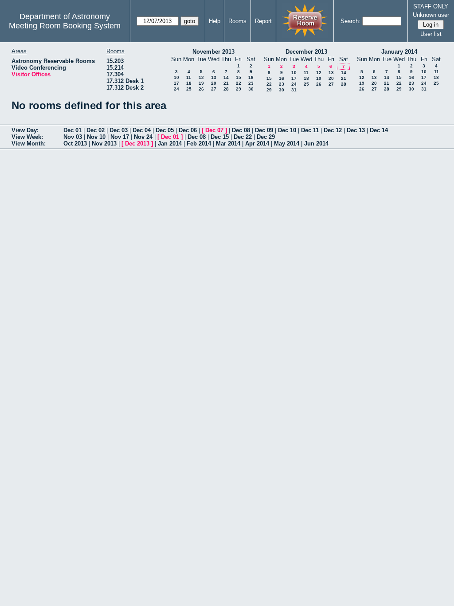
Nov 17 (119, 137)
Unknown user (431, 15)
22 (238, 83)
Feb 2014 (199, 143)
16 (251, 77)
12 (201, 77)
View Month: (29, 143)
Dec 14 (379, 130)
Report (263, 21)
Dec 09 (264, 130)
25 (189, 89)
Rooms (237, 21)
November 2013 (213, 51)
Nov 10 (96, 137)
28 (226, 89)
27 (213, 89)
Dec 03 (119, 130)
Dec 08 (241, 130)
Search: (350, 21)
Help (214, 21)
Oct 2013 (75, 143)
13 (213, 77)
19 (201, 83)
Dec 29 (266, 137)
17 (176, 83)
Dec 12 (333, 130)
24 (176, 89)
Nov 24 (143, 137)
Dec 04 (142, 130)
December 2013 (306, 51)
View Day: (25, 130)
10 (176, 77)
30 (251, 89)
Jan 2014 (170, 143)
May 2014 (286, 143)
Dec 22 (243, 137)
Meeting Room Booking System (65, 25)
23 (251, 83)
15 (238, 77)
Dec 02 (95, 130)
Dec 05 (165, 130)
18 (189, 83)
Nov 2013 (104, 143)
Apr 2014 (257, 143)
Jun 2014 (316, 143)
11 (188, 77)
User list (431, 34)
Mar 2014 (228, 143)
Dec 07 (214, 130)
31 (294, 89)
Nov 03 (72, 137)
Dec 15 (220, 137)
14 (226, 77)
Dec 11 (310, 130)
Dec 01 (72, 130)
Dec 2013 (137, 143)
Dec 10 (287, 130)
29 (238, 89)
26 (201, 89)
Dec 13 (356, 130)
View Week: (27, 137)
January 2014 (399, 51)
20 (213, 83)
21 (226, 83)
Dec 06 (188, 130)
